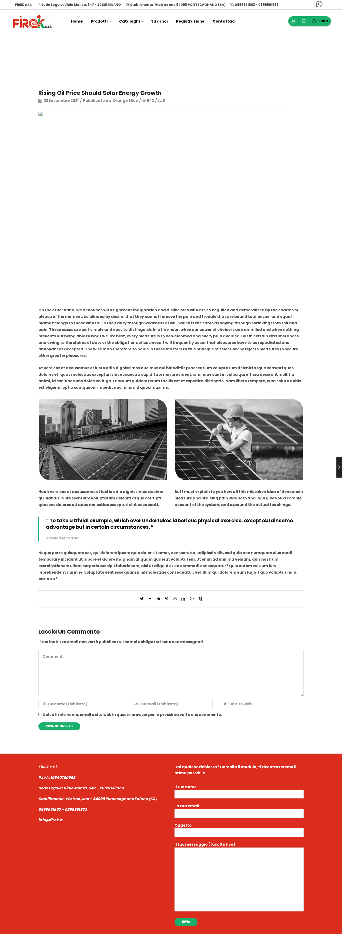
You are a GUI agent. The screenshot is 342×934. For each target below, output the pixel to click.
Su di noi (159, 21)
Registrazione (190, 21)
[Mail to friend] (175, 599)
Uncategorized (185, 52)
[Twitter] (143, 599)
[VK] (158, 599)
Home (77, 21)
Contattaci (224, 21)
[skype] (199, 599)
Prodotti (99, 21)
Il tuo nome (185, 787)
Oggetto (183, 825)
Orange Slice (125, 100)
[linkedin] (183, 599)
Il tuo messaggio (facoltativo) (204, 844)
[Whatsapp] (319, 5)
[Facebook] (150, 599)
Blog (161, 52)
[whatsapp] (192, 599)
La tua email (186, 806)
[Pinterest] (167, 599)
